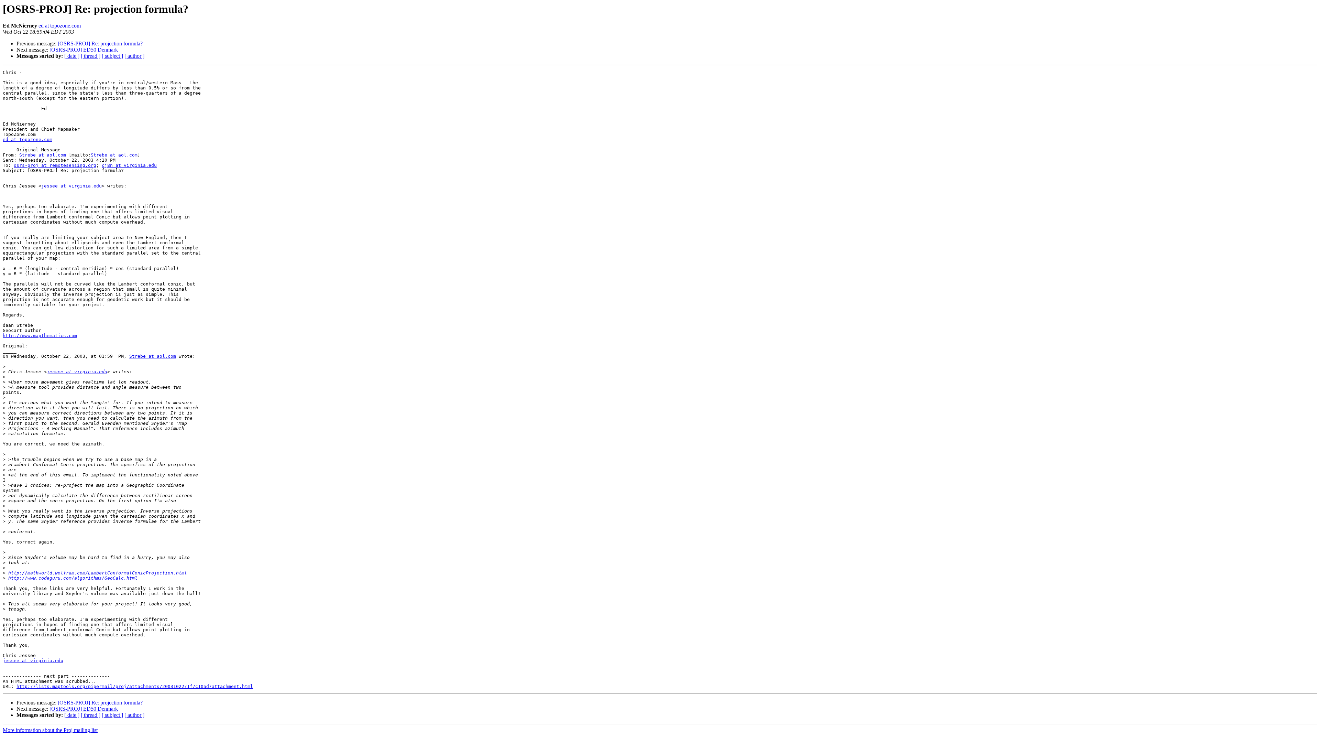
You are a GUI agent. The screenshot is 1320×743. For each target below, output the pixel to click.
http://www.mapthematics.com (40, 335)
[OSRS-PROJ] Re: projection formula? (100, 43)
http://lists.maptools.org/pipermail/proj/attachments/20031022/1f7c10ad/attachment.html (134, 686)
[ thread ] (90, 56)
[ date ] (71, 56)
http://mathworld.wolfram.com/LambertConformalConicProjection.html (97, 572)
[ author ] (134, 56)
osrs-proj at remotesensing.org (55, 165)
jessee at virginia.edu (71, 186)
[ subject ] (112, 56)
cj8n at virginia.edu (129, 165)
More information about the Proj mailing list (50, 730)
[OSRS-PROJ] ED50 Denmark (84, 50)
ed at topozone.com (59, 26)
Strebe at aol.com (42, 155)
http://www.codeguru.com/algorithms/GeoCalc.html (73, 578)
